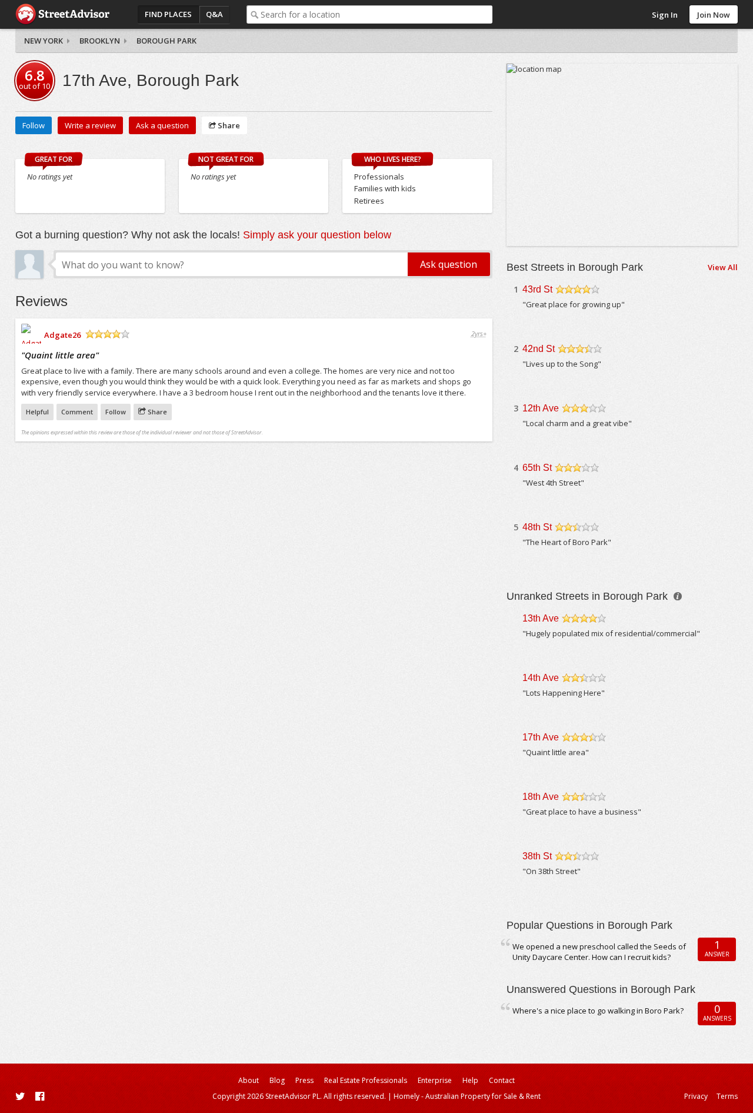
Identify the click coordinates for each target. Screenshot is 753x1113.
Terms (727, 1096)
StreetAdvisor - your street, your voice (62, 14)
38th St (537, 856)
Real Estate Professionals (365, 1080)
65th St (537, 468)
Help (470, 1080)
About (248, 1080)
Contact (502, 1080)
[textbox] (376, 14)
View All (723, 267)
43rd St (537, 289)
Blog (277, 1080)
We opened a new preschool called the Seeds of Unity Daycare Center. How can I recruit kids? (599, 952)
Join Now (713, 14)
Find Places (168, 14)
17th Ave (540, 737)
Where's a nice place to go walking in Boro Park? (598, 1010)
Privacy (696, 1096)
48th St (537, 527)
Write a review (90, 125)
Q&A (214, 14)
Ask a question (162, 125)
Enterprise (435, 1080)
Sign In (665, 14)
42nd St (538, 349)
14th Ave (540, 678)
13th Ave (540, 618)
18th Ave (540, 797)
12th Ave (540, 408)
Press (304, 1080)
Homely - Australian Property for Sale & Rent (467, 1096)
